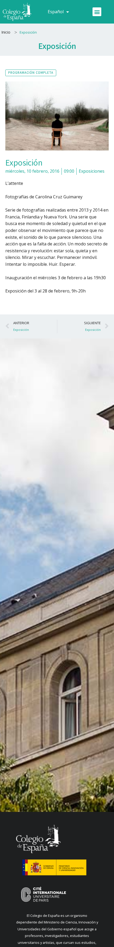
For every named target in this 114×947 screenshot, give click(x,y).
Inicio (5, 32)
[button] (97, 11)
